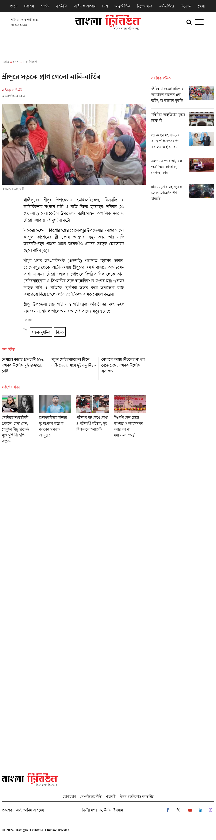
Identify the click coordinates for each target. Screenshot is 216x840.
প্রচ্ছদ (13, 6)
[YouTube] (190, 810)
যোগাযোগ (69, 797)
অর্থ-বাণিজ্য (166, 6)
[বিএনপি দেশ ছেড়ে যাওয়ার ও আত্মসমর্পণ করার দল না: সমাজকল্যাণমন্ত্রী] (130, 420)
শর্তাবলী (110, 797)
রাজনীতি (61, 6)
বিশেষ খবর (144, 6)
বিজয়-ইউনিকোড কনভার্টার (137, 797)
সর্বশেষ (29, 6)
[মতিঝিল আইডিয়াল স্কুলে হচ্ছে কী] (182, 120)
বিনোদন (186, 6)
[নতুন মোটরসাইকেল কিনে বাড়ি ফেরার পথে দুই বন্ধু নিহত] (73, 367)
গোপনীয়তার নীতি (90, 797)
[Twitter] (178, 810)
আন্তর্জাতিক (122, 6)
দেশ (105, 6)
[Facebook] (167, 810)
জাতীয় (44, 6)
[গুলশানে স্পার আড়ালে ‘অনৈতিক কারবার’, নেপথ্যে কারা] (182, 169)
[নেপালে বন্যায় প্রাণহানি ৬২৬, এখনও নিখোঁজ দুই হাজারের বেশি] (24, 367)
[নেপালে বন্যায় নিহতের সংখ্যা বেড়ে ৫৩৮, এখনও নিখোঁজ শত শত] (123, 367)
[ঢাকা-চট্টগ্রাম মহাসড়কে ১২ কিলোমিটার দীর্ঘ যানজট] (182, 194)
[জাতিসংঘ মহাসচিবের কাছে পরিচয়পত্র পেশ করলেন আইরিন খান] (182, 143)
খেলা (201, 6)
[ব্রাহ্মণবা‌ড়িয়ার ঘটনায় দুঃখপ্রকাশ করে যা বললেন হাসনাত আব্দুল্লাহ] (55, 420)
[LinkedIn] (200, 810)
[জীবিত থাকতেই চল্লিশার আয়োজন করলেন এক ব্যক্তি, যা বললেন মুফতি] (182, 97)
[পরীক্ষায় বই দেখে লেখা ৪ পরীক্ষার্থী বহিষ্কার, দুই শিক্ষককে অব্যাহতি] (92, 420)
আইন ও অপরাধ (84, 6)
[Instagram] (210, 810)
